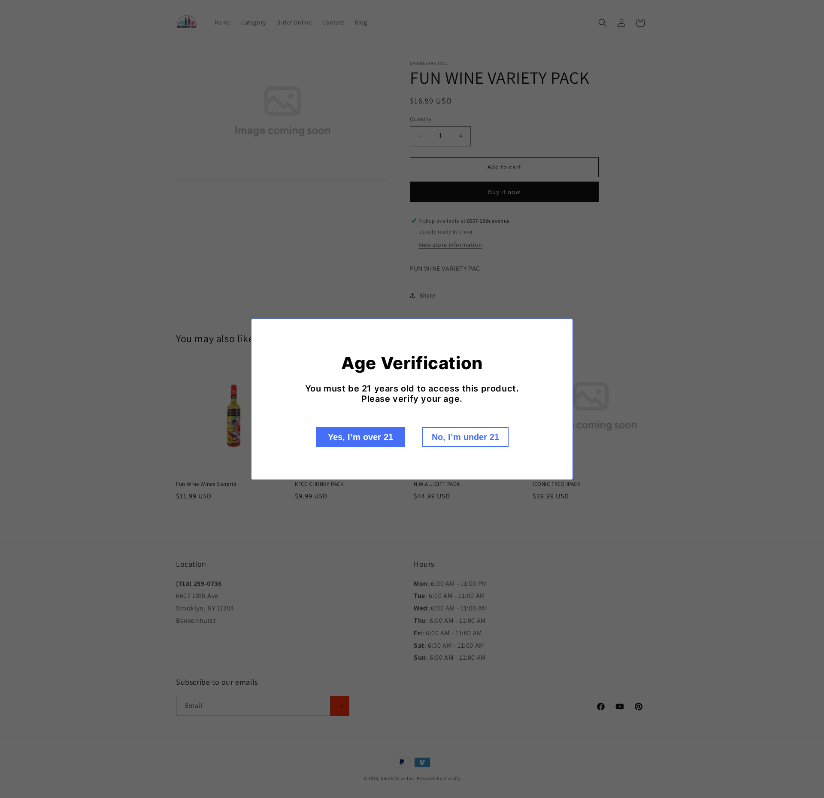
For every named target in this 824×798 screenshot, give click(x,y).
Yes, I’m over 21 (360, 437)
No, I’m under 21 (465, 437)
